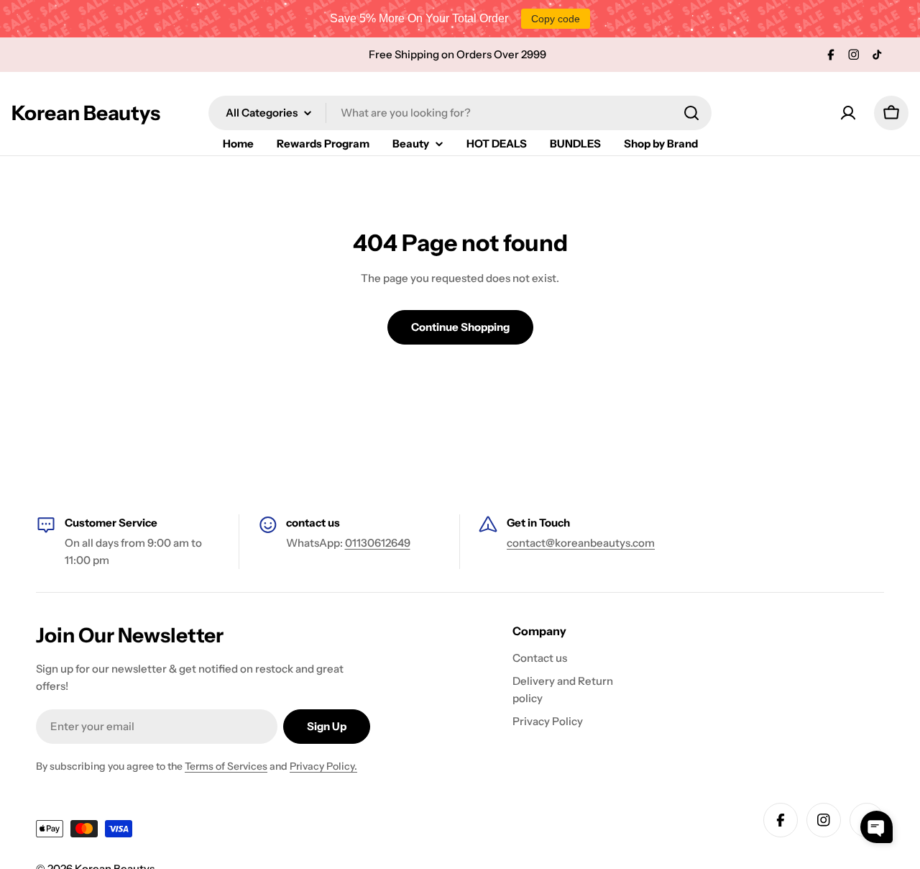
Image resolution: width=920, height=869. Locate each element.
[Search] (691, 113)
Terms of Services (226, 766)
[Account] (848, 113)
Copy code (555, 18)
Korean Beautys (86, 113)
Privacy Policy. (323, 766)
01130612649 (377, 543)
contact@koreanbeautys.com (581, 543)
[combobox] (460, 113)
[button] (876, 827)
